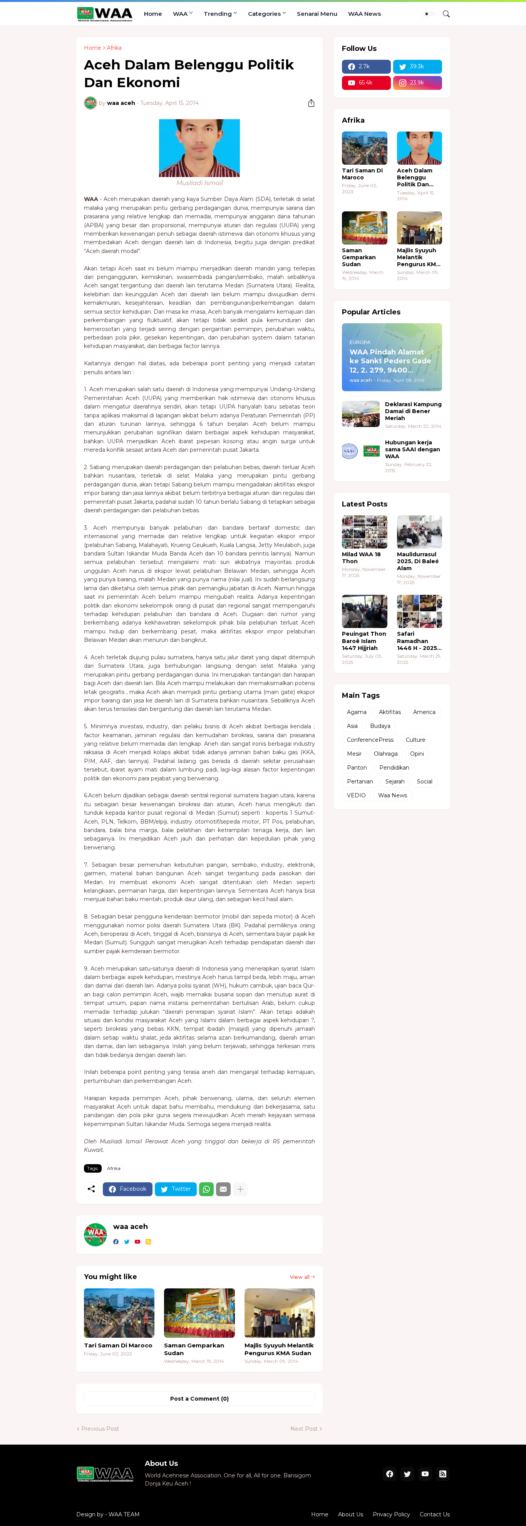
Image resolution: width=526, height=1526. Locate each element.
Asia (352, 725)
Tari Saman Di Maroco (118, 1345)
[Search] (443, 13)
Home (153, 13)
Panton (357, 767)
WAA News (364, 13)
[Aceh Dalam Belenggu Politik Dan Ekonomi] (419, 148)
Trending (218, 13)
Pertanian (360, 781)
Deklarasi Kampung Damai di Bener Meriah (413, 411)
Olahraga (386, 753)
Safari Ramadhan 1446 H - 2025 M (417, 641)
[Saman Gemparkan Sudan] (199, 1313)
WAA (180, 13)
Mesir (354, 753)
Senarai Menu (317, 13)
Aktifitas (390, 712)
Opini (417, 753)
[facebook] (116, 1242)
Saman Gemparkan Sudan (194, 1349)
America (424, 712)
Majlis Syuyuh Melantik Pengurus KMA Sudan (279, 1349)
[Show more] (240, 1189)
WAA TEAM (124, 1514)
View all (300, 1277)
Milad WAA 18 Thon (361, 558)
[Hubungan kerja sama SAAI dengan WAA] (361, 452)
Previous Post (100, 1428)
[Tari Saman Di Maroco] (119, 1313)
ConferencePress (370, 739)
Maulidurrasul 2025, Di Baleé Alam (418, 561)
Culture (415, 739)
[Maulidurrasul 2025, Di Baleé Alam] (419, 532)
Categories (264, 13)
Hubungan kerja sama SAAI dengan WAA (412, 449)
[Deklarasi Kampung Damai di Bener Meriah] (361, 414)
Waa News (392, 795)
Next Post (304, 1428)
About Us (350, 1514)
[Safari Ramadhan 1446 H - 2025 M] (419, 611)
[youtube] (137, 1242)
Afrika (114, 48)
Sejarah (395, 781)
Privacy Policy (391, 1514)
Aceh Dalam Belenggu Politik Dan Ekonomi (414, 177)
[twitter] (126, 1242)
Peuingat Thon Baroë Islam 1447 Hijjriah (364, 640)
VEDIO (356, 795)
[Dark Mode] (429, 13)
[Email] (223, 1189)
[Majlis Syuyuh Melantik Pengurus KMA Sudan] (280, 1313)
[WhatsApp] (206, 1189)
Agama (357, 712)
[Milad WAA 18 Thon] (364, 532)
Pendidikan (394, 767)
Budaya (380, 725)
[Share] (308, 103)
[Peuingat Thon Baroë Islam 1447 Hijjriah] (364, 611)
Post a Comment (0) (199, 1398)
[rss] (148, 1242)
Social (424, 781)
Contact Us (435, 1514)
